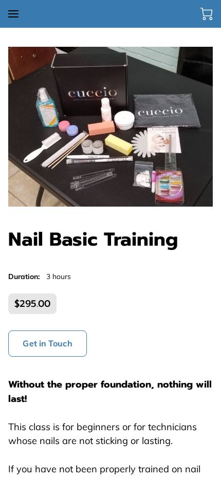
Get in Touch (47, 343)
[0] (206, 14)
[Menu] (13, 13)
